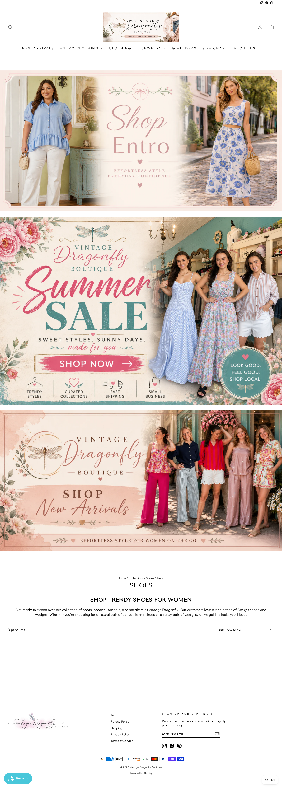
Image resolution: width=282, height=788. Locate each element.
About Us (245, 48)
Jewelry (152, 48)
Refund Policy (120, 721)
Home (122, 578)
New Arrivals (38, 48)
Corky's (243, 610)
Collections (136, 578)
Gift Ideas (184, 48)
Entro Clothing (80, 48)
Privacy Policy (120, 734)
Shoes (150, 578)
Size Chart (215, 48)
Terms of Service (122, 741)
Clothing (121, 48)
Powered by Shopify (140, 773)
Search (115, 715)
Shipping (116, 728)
